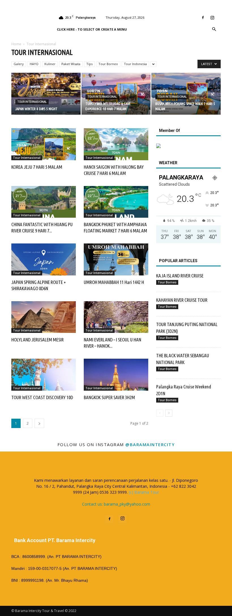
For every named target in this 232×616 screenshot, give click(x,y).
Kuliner (49, 64)
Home (16, 44)
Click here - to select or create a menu (92, 29)
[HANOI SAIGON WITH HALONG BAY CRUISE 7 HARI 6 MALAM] (116, 144)
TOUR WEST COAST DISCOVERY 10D (42, 397)
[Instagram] (212, 18)
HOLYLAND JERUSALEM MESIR (37, 339)
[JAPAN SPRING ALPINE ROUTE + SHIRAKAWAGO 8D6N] (43, 259)
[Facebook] (203, 18)
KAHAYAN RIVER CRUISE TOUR (181, 300)
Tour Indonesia (135, 64)
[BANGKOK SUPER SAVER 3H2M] (116, 375)
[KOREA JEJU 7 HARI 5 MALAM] (43, 144)
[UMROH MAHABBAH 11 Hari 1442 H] (116, 259)
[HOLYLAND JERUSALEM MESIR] (43, 317)
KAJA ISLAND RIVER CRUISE (179, 275)
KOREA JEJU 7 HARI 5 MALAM (36, 167)
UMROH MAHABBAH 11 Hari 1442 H (114, 282)
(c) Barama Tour (144, 492)
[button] (214, 29)
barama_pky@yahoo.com (127, 504)
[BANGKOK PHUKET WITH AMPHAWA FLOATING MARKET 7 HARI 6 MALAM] (116, 202)
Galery (19, 64)
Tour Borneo (108, 64)
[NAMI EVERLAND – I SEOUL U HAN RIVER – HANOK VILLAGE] (116, 317)
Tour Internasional (32, 101)
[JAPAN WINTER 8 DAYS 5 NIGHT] (46, 94)
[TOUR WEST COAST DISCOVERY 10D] (43, 375)
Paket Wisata (70, 64)
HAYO (34, 64)
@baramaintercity (150, 444)
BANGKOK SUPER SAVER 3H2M (109, 397)
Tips (89, 64)
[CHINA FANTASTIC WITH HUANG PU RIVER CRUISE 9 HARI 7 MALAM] (43, 202)
